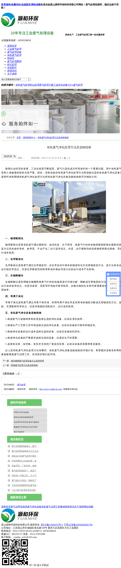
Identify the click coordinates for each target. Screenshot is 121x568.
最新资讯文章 (18, 497)
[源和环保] (19, 26)
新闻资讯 (12, 70)
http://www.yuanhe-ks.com (50, 389)
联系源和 (6, 4)
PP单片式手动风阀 (21, 412)
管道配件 (12, 67)
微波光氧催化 (19, 432)
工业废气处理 (14, 49)
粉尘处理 (12, 64)
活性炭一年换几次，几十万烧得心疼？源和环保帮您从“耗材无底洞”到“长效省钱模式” (26, 475)
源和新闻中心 (29, 137)
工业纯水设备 (60, 85)
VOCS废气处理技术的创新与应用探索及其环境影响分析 (26, 490)
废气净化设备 (34, 506)
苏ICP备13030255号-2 (52, 524)
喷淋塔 (10, 58)
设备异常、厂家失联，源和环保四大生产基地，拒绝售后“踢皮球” (26, 466)
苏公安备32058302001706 (79, 524)
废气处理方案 (46, 85)
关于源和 (12, 74)
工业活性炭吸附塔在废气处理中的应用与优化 (26, 485)
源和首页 (12, 46)
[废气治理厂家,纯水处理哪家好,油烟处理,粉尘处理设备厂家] (60, 111)
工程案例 (60, 506)
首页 (19, 137)
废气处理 (21, 385)
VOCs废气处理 (74, 85)
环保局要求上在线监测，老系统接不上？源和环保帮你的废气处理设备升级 (26, 461)
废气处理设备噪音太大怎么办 (25, 451)
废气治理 (15, 506)
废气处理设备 (14, 52)
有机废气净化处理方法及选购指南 (53, 137)
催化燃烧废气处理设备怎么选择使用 (27, 361)
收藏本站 (16, 4)
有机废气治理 (48, 506)
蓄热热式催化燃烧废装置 (23, 417)
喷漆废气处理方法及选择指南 (24, 365)
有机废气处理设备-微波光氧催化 (26, 422)
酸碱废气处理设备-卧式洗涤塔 (25, 427)
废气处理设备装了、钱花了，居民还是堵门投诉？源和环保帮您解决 (26, 471)
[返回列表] (9, 158)
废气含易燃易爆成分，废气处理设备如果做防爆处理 (26, 446)
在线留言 (26, 4)
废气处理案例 (14, 61)
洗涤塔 (23, 506)
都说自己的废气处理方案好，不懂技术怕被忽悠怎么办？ (26, 456)
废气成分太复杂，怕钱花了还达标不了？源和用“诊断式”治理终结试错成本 (26, 480)
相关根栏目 (17, 439)
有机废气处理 (14, 55)
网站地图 (36, 4)
